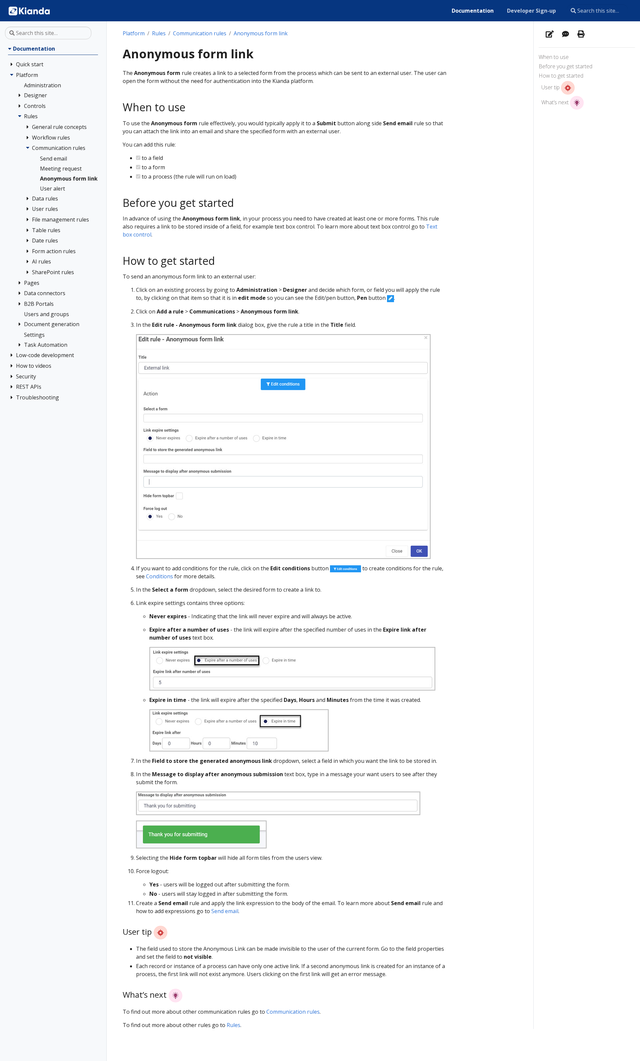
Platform (134, 33)
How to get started (561, 75)
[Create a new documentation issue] (565, 34)
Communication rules (199, 33)
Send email (224, 911)
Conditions (159, 576)
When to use (554, 57)
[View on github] (549, 34)
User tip (551, 87)
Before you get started (565, 66)
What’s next (555, 102)
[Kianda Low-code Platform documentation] (29, 11)
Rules (159, 33)
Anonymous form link (261, 33)
